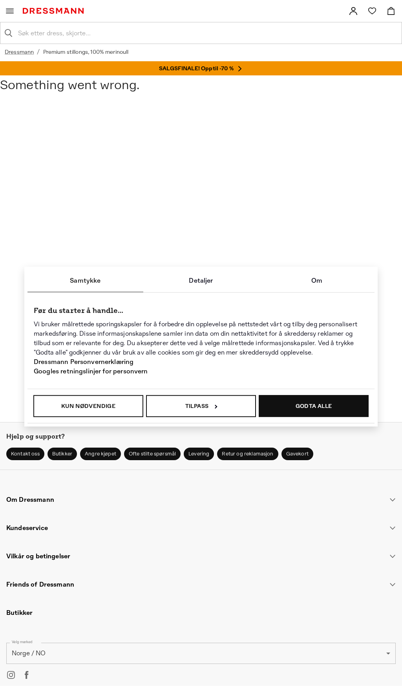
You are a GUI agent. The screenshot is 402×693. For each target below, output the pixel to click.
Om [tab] (316, 280)
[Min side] (353, 11)
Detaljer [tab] (201, 280)
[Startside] (55, 11)
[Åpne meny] (10, 11)
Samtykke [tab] (85, 280)
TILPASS (197, 406)
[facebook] (26, 675)
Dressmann (19, 52)
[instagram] (11, 675)
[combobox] (207, 33)
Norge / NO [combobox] (29, 653)
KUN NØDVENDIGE (88, 406)
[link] (353, 11)
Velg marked (22, 642)
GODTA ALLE (314, 406)
